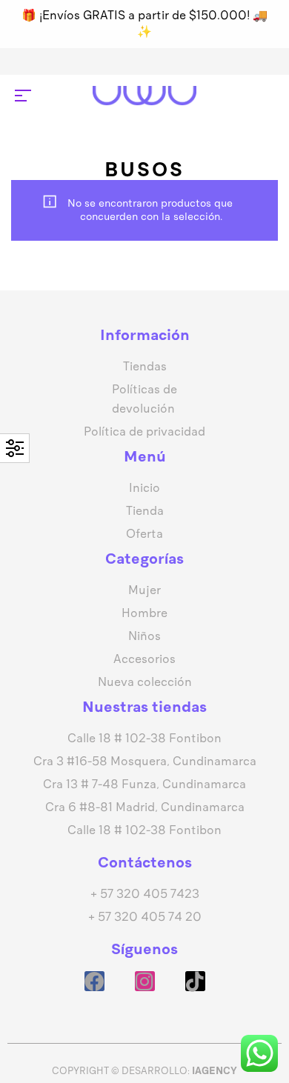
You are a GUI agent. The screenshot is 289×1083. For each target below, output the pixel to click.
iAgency (214, 1070)
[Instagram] (145, 981)
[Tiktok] (195, 981)
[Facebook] (94, 981)
